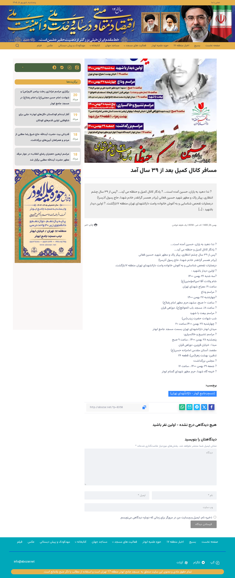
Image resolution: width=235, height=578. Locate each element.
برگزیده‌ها (71, 82)
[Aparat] (182, 562)
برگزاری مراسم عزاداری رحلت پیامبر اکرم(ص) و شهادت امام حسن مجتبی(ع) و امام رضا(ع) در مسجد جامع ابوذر (44, 98)
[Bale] (62, 67)
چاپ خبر (89, 225)
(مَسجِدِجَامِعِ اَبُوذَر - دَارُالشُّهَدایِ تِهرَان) (192, 393)
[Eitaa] (77, 67)
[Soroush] (54, 67)
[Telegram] (199, 562)
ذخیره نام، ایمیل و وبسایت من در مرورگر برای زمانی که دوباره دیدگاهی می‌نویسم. (166, 517)
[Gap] (69, 67)
